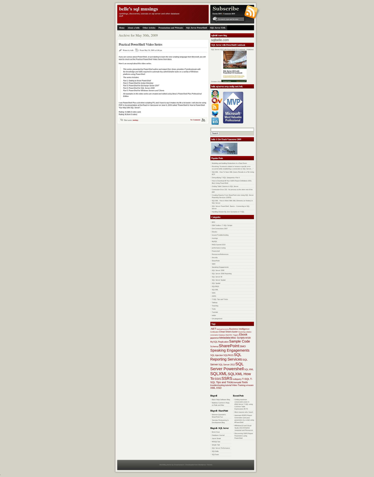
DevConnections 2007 (220, 228)
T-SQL (246, 378)
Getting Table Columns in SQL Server (225, 186)
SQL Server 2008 (218, 270)
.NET (213, 328)
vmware (249, 385)
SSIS (213, 293)
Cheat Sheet (225, 331)
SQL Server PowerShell (196, 27)
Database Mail (224, 335)
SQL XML (248, 369)
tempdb (237, 382)
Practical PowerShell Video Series (140, 44)
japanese (214, 338)
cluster (234, 331)
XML (213, 387)
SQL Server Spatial (218, 280)
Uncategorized (217, 318)
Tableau (214, 302)
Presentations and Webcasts (171, 27)
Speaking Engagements (220, 267)
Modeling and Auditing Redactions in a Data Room (229, 163)
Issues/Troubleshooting (220, 235)
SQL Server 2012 (226, 364)
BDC (213, 222)
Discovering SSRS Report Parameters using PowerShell (243, 436)
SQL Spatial (216, 283)
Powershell (216, 251)
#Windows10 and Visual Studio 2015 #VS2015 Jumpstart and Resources (243, 428)
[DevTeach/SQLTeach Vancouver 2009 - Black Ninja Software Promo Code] (224, 154)
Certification (214, 332)
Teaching (215, 306)
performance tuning (219, 248)
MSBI (248, 338)
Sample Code (239, 341)
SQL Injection (216, 355)
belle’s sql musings (138, 8)
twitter (214, 315)
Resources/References (220, 254)
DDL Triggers (234, 335)
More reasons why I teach (243, 412)
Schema (214, 346)
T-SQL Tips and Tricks (220, 299)
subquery (237, 379)
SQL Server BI (217, 277)
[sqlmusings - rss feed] (215, 110)
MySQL (214, 241)
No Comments (195, 120)
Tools (214, 309)
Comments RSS (229, 13)
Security (215, 257)
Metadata (224, 337)
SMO (213, 264)
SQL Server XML (218, 27)
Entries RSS (217, 13)
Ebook (243, 334)
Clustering (241, 332)
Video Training (238, 385)
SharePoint (216, 261)
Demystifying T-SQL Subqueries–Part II (226, 177)
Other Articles (149, 27)
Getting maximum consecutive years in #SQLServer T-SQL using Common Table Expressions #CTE (243, 404)
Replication (223, 342)
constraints (214, 335)
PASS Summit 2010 (218, 245)
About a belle (134, 27)
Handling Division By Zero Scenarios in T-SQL (228, 212)
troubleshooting (217, 385)
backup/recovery (223, 329)
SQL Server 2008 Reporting (222, 273)
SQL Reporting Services (226, 356)
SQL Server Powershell (227, 366)
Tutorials (215, 312)
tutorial (228, 385)
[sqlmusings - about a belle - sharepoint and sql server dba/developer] (215, 97)
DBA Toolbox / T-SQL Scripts (222, 225)
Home (121, 27)
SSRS (214, 296)
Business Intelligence (239, 329)
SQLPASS (215, 286)
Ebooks (214, 232)
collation (248, 332)
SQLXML (215, 290)
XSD (218, 387)
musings (135, 120)
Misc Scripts (238, 337)
